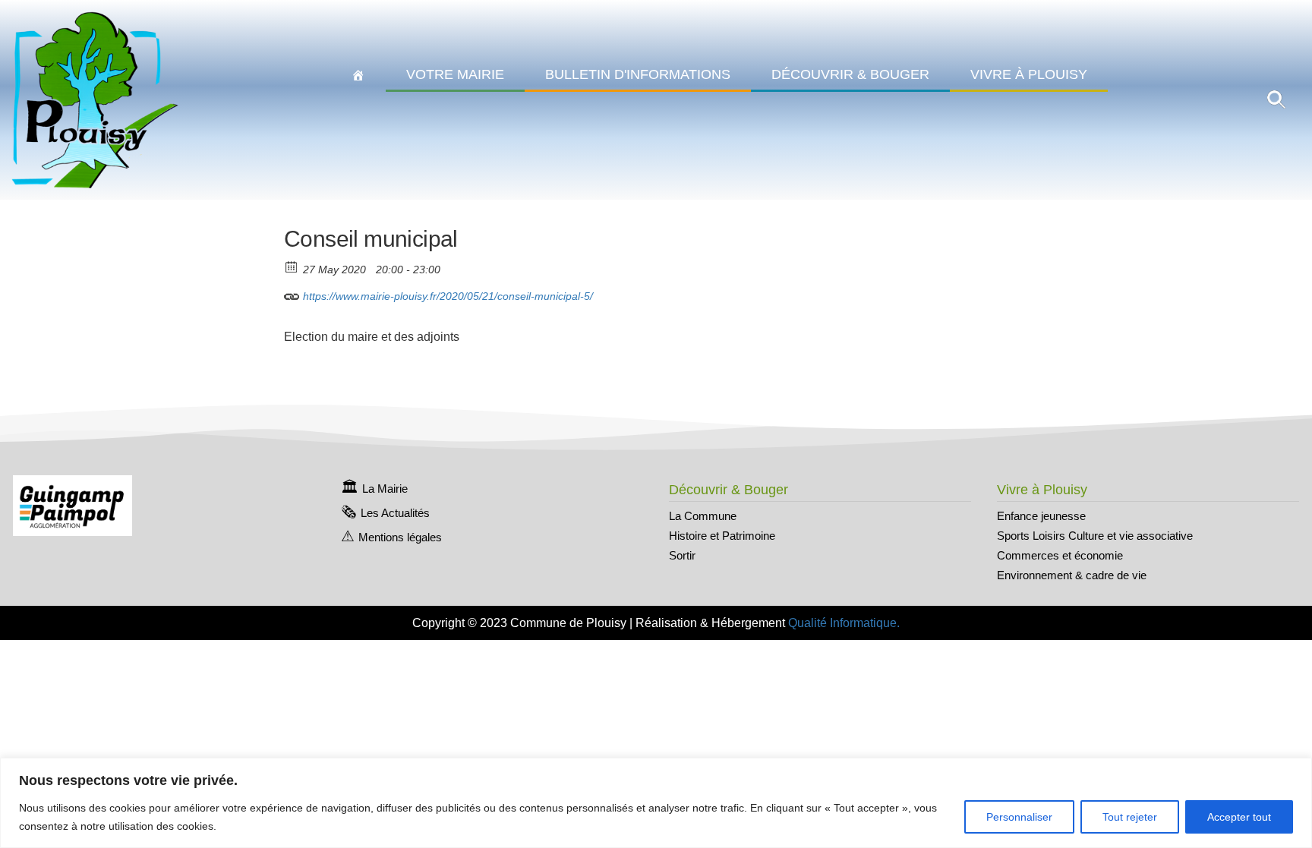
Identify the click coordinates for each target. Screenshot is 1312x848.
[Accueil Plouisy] (358, 75)
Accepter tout (1239, 817)
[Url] (292, 292)
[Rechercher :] (1276, 99)
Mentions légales (400, 537)
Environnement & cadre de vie (1071, 575)
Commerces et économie (1060, 555)
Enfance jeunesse (1041, 515)
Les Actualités (395, 512)
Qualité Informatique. (844, 622)
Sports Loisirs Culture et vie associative (1095, 535)
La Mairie (385, 488)
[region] (656, 803)
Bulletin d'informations (637, 74)
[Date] (292, 266)
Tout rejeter (1129, 817)
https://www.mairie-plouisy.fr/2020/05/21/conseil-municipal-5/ (446, 296)
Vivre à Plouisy (1028, 74)
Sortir (682, 555)
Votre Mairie (455, 74)
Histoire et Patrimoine (722, 535)
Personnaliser (1019, 817)
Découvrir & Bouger (850, 74)
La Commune (702, 515)
